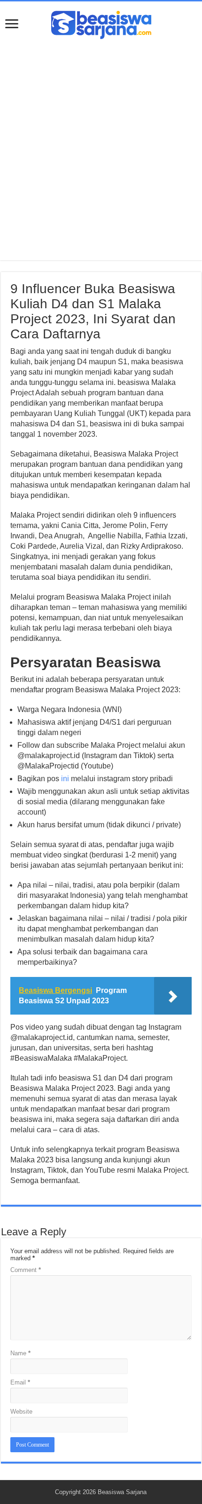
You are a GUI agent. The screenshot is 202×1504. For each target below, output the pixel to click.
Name (20, 1353)
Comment (25, 1269)
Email (20, 1382)
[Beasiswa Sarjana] (101, 23)
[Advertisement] (101, 145)
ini (65, 779)
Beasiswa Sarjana (122, 1492)
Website (21, 1411)
